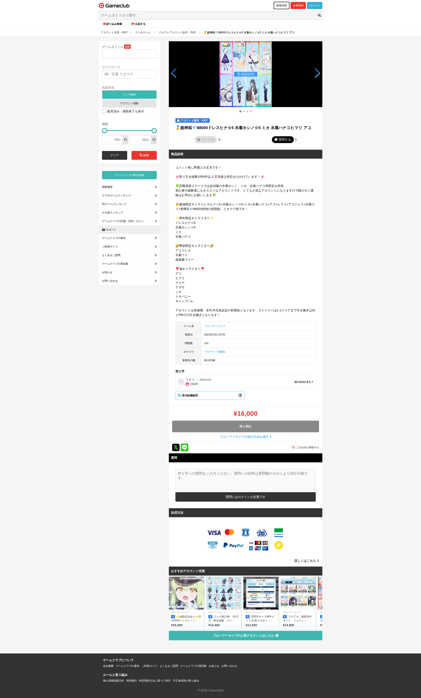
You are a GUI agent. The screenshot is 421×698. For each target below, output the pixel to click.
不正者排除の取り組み (186, 680)
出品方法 (108, 87)
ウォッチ (208, 139)
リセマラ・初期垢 (214, 351)
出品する (140, 23)
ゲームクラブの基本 (114, 238)
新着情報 (281, 5)
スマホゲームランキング (116, 195)
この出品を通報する (307, 447)
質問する (285, 139)
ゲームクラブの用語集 (115, 263)
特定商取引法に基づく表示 (155, 680)
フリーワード (111, 67)
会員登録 (298, 5)
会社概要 (108, 665)
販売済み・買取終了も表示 (125, 111)
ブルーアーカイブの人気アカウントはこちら (243, 635)
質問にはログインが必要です (246, 497)
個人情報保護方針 (113, 680)
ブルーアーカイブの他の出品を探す (245, 436)
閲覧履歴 (107, 186)
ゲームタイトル (112, 46)
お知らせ (107, 272)
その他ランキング (112, 212)
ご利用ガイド (110, 246)
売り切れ (245, 426)
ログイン (314, 5)
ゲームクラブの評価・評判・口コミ (123, 221)
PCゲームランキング (114, 204)
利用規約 (131, 680)
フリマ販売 (129, 94)
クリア (114, 155)
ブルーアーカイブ (214, 326)
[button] (174, 73)
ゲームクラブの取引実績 (129, 175)
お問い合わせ (110, 280)
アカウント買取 (129, 103)
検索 (145, 155)
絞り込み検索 (114, 23)
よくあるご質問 (111, 255)
